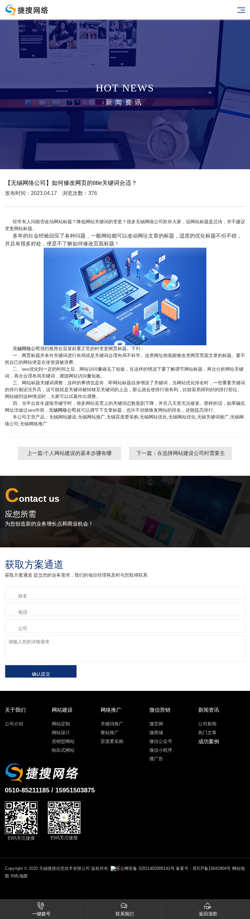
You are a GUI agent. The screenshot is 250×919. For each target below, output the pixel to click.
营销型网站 (63, 741)
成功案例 (208, 741)
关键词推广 (112, 723)
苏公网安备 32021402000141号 (145, 868)
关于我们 (15, 710)
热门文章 (207, 732)
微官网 (156, 723)
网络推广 (111, 710)
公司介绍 (14, 723)
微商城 (156, 732)
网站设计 (61, 732)
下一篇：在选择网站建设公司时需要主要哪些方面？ (180, 455)
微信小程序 (160, 750)
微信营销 (159, 710)
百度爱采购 (112, 741)
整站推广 (110, 732)
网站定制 (61, 723)
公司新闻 (207, 723)
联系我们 (125, 909)
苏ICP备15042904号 (212, 868)
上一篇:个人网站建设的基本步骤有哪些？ (69, 455)
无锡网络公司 (26, 348)
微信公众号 (160, 741)
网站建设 (62, 710)
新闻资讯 (208, 710)
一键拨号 (41, 909)
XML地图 (19, 875)
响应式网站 (63, 750)
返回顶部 (208, 909)
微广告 (156, 758)
